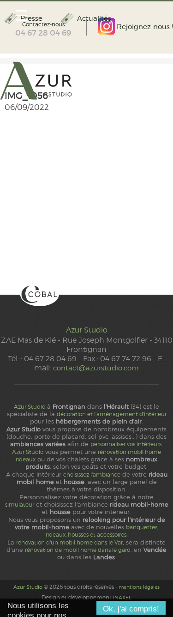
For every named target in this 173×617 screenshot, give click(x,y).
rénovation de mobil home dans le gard (78, 550)
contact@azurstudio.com (96, 368)
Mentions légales (139, 587)
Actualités (94, 18)
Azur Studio (86, 330)
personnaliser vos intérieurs (125, 444)
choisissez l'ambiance (91, 475)
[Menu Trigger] (21, 15)
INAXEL (122, 597)
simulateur (19, 505)
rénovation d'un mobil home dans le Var (69, 542)
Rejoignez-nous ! (144, 27)
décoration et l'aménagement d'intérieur (112, 414)
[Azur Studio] (86, 81)
